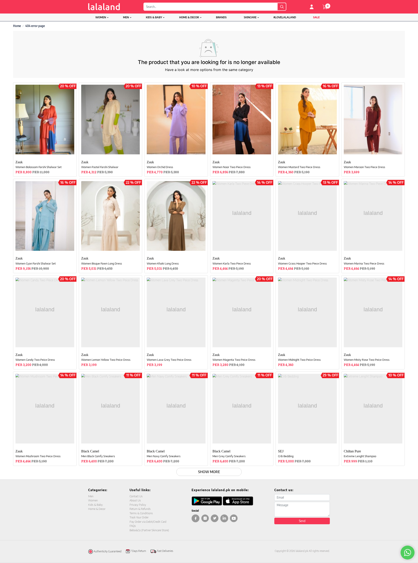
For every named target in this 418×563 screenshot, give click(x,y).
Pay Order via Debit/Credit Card (148, 521)
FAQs (133, 526)
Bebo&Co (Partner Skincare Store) (149, 530)
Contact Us (136, 496)
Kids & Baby (154, 17)
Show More (209, 472)
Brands (221, 17)
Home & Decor (189, 17)
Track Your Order (139, 517)
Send (302, 521)
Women (100, 17)
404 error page (35, 26)
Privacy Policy (138, 504)
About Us (135, 500)
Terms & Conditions (141, 513)
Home (17, 26)
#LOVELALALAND (284, 17)
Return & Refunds (140, 509)
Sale (316, 17)
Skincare (250, 17)
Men (126, 17)
